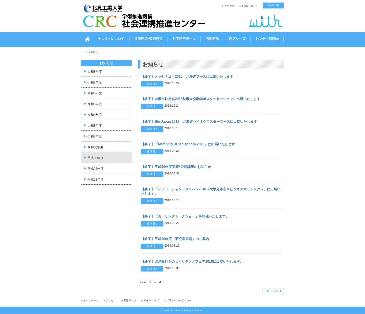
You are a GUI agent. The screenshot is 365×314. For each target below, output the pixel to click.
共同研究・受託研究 (148, 39)
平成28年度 (95, 179)
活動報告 (212, 39)
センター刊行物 (267, 39)
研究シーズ (237, 39)
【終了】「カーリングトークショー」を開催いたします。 (185, 216)
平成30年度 (95, 157)
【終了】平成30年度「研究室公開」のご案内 (175, 239)
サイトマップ (151, 300)
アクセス (229, 5)
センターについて (111, 39)
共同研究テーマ (184, 39)
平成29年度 (95, 168)
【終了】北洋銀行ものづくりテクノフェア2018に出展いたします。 (192, 261)
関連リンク (130, 300)
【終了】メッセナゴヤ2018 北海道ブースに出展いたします (187, 76)
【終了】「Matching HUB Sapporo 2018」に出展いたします (188, 144)
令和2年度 (94, 136)
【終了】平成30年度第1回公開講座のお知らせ (176, 167)
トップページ (91, 300)
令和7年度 (94, 82)
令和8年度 (94, 71)
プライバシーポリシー (179, 300)
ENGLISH (273, 5)
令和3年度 (94, 125)
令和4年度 (94, 114)
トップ (87, 39)
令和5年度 (94, 104)
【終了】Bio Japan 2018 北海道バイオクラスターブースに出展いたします (199, 121)
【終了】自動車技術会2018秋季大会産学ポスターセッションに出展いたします (200, 99)
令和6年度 (94, 93)
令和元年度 (95, 147)
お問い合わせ (249, 5)
